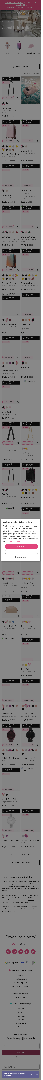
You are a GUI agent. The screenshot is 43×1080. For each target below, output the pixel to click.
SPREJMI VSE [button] (21, 546)
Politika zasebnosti (14, 541)
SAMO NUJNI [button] (21, 552)
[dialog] (20, 540)
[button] (21, 557)
